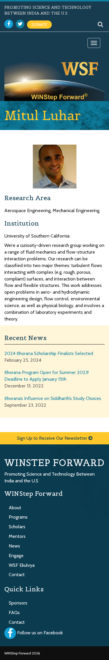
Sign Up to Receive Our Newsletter (52, 438)
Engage (16, 555)
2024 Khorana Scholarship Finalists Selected (48, 353)
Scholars (17, 526)
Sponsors (18, 603)
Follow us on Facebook (40, 632)
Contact (17, 574)
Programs (18, 517)
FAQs (14, 612)
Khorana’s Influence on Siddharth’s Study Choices (52, 398)
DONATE (39, 24)
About (15, 507)
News (14, 546)
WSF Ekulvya (22, 565)
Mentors (17, 536)
